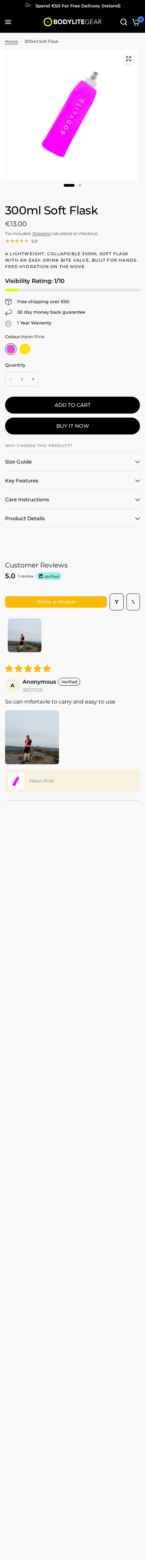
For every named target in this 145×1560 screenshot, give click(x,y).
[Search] (123, 22)
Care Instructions (27, 499)
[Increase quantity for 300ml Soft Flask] (33, 379)
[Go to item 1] (24, 635)
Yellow (25, 349)
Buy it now (72, 426)
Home (11, 41)
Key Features (21, 480)
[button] (32, 737)
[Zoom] (128, 59)
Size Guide (18, 461)
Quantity (15, 365)
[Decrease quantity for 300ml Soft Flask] (10, 379)
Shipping (41, 233)
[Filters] (117, 601)
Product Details (25, 518)
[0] (134, 22)
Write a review (56, 602)
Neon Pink (10, 349)
